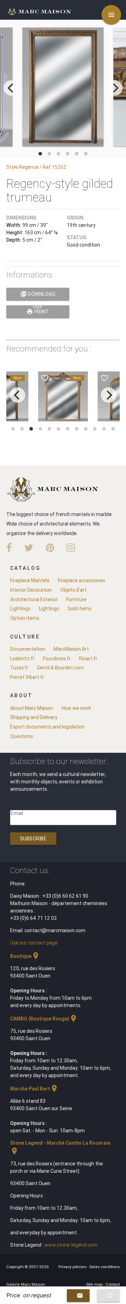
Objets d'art (73, 590)
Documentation (27, 649)
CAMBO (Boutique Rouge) (44, 1019)
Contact (113, 1284)
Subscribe (33, 838)
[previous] (11, 88)
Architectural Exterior (34, 599)
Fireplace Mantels (29, 580)
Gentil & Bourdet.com (60, 667)
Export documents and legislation (47, 727)
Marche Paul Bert (34, 1089)
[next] (114, 88)
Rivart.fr (88, 658)
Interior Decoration (31, 590)
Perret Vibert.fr (27, 677)
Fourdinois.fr (57, 658)
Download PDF (38, 295)
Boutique (25, 956)
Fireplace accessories (81, 580)
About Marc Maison (31, 708)
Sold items (79, 608)
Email (17, 813)
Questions (21, 736)
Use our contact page (34, 943)
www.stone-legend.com (70, 1245)
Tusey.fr (19, 667)
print (38, 311)
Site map (95, 1284)
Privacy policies (73, 1266)
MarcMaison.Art (71, 649)
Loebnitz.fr (22, 658)
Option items (24, 618)
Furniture (76, 599)
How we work (76, 708)
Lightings (20, 608)
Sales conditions (105, 1266)
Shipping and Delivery (33, 717)
